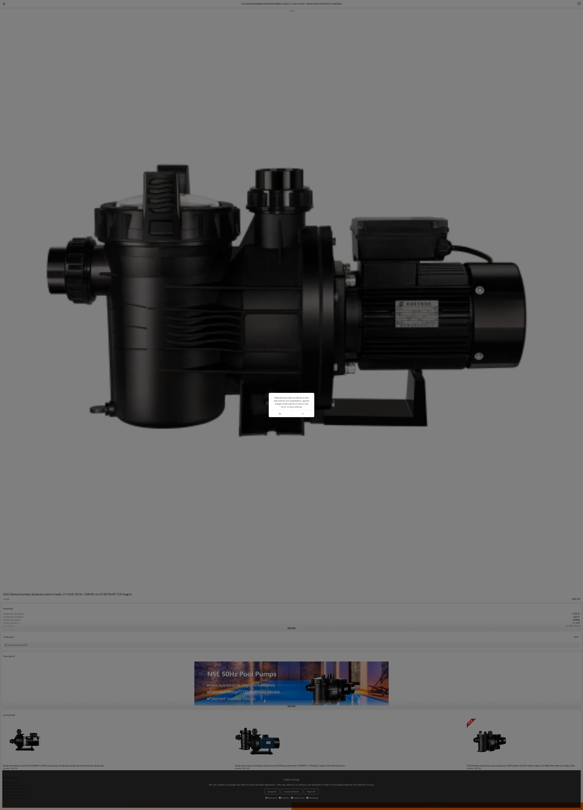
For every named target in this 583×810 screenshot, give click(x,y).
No (280, 413)
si (303, 413)
